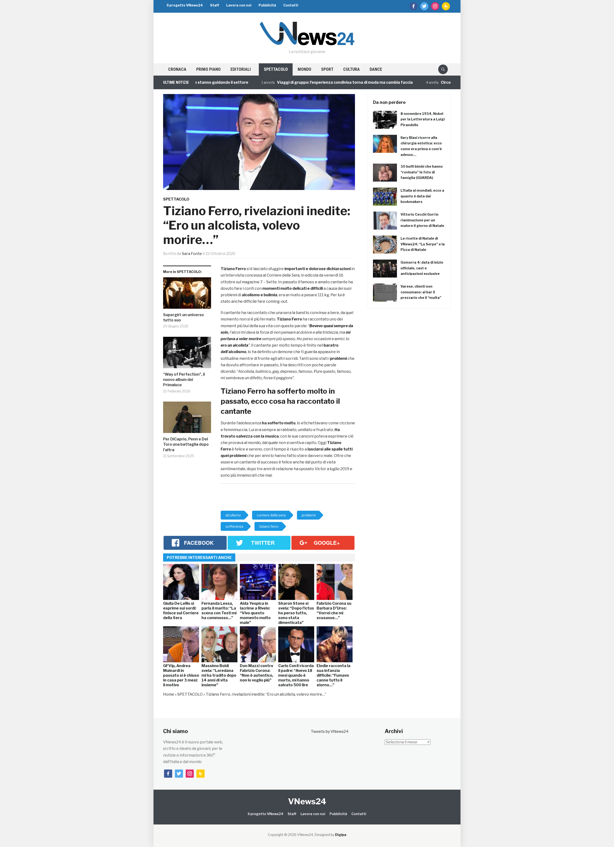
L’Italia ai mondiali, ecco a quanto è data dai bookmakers (422, 196)
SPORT (327, 69)
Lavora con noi (238, 5)
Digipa (340, 835)
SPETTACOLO (276, 69)
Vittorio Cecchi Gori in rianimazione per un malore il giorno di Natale (422, 220)
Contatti (290, 5)
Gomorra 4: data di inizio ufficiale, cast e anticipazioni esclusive (422, 268)
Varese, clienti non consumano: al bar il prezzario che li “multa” (421, 292)
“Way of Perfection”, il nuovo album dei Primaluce (184, 379)
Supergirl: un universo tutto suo (183, 317)
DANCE (376, 69)
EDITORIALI (240, 69)
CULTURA (351, 69)
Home (168, 694)
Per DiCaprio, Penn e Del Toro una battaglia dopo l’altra (186, 444)
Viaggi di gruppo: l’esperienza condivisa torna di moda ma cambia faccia (319, 82)
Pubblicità (267, 5)
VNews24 (307, 801)
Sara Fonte (192, 253)
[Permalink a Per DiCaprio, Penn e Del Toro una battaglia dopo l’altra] (187, 419)
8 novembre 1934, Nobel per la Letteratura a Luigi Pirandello (423, 119)
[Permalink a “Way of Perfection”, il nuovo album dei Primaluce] (187, 354)
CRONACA (177, 69)
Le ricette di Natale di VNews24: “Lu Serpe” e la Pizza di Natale (423, 244)
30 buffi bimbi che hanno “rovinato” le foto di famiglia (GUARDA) (422, 172)
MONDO (304, 69)
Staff (214, 5)
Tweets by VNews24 (329, 731)
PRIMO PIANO (208, 69)
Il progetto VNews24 (185, 5)
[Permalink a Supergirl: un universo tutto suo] (187, 294)
